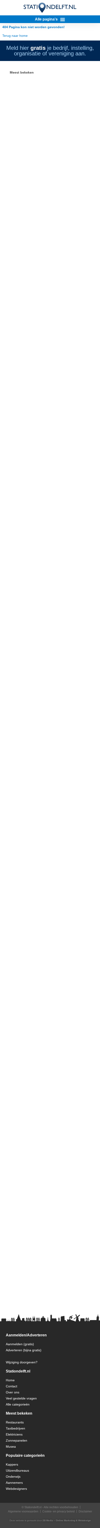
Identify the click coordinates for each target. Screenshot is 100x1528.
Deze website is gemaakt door (50, 1520)
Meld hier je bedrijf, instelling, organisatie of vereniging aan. (50, 51)
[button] (50, 19)
